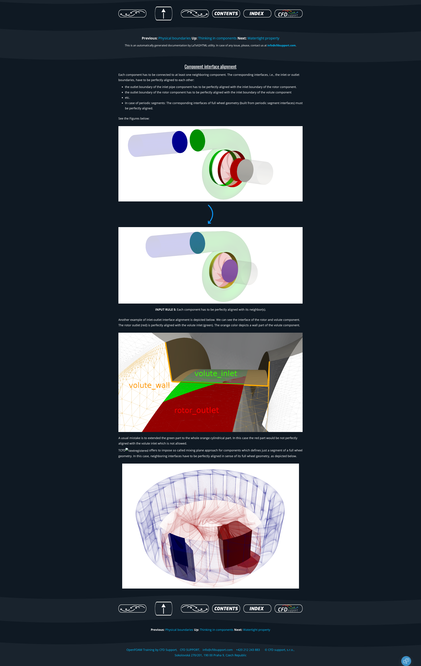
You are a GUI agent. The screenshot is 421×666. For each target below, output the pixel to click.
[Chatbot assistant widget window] (374, 586)
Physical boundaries (174, 38)
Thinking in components (217, 38)
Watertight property (263, 38)
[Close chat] (406, 661)
